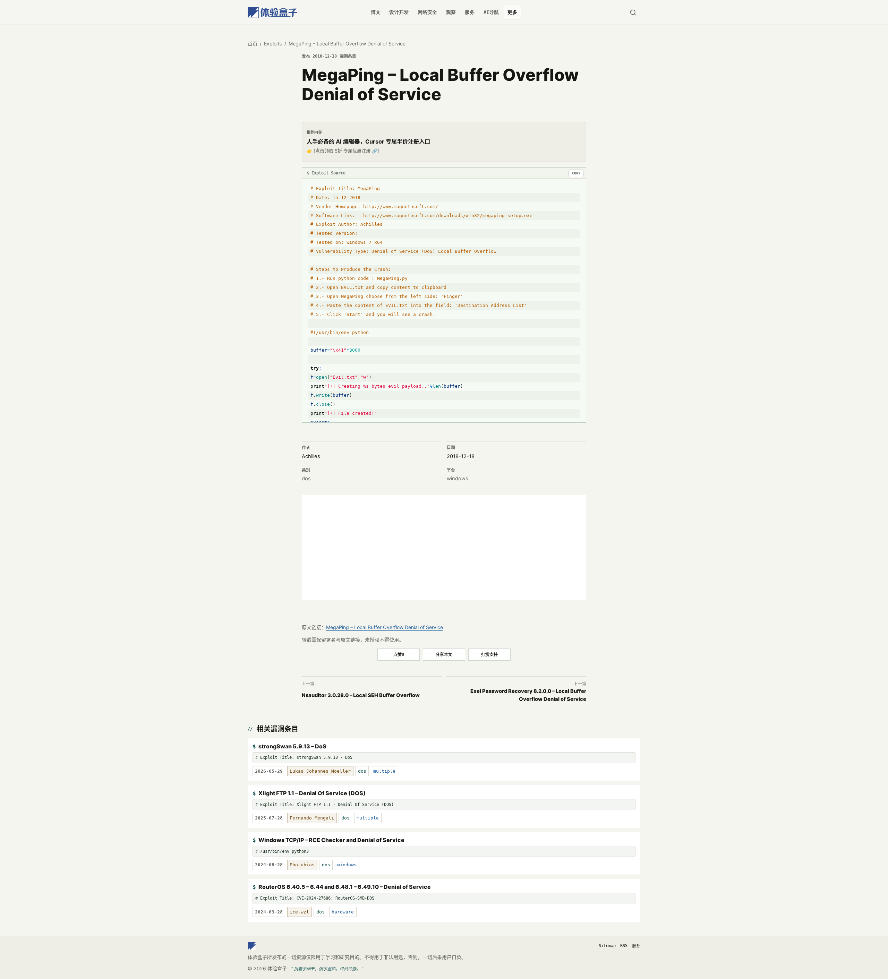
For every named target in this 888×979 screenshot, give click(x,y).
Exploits (273, 43)
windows (457, 478)
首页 (252, 43)
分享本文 (444, 654)
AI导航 (491, 12)
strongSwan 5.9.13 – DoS (292, 746)
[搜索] (632, 12)
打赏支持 (489, 654)
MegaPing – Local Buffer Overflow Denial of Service (384, 627)
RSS (623, 945)
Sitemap (607, 945)
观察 (451, 12)
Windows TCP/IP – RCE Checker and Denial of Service (331, 839)
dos (306, 478)
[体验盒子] (272, 12)
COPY (576, 173)
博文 (376, 12)
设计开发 (399, 12)
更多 (512, 12)
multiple (384, 771)
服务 (470, 12)
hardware (343, 911)
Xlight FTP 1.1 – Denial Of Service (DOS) (312, 793)
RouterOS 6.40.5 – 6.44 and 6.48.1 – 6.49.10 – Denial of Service (344, 886)
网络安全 (427, 12)
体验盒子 (277, 968)
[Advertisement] (444, 547)
